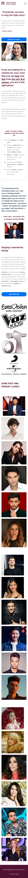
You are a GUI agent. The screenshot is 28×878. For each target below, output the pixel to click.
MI (3, 31)
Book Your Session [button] (14, 39)
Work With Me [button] (14, 294)
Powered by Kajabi (14, 874)
